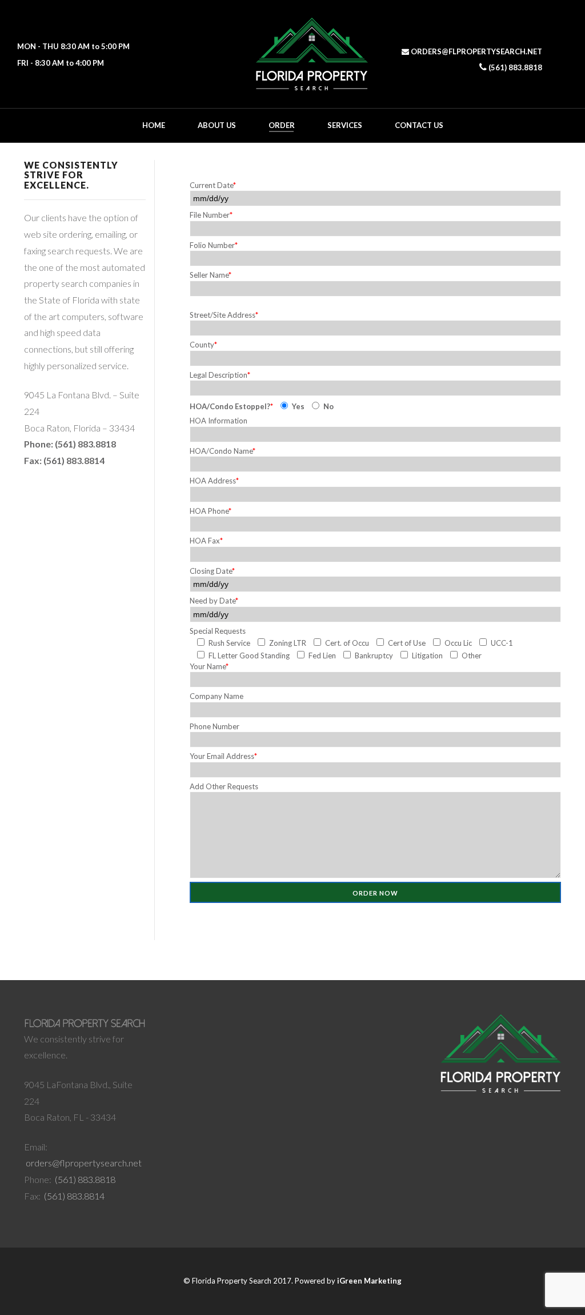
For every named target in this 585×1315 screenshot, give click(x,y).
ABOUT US (217, 125)
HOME (153, 125)
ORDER (282, 125)
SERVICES (344, 125)
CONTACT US (419, 125)
